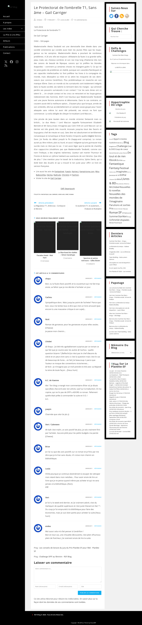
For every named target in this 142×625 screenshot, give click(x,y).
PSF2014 (116, 209)
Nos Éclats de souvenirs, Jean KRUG (120, 421)
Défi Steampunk (68, 188)
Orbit (67, 194)
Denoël (111, 153)
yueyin (48, 409)
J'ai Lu (129, 172)
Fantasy (114, 168)
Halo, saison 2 (113, 401)
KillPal (123, 174)
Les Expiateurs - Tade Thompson (119, 375)
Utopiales (124, 219)
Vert (47, 497)
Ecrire (119, 160)
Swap (129, 217)
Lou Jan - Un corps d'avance (117, 371)
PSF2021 (121, 209)
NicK (47, 319)
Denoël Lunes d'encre (120, 153)
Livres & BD (65, 20)
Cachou (48, 297)
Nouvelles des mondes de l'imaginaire (117, 197)
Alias (110, 313)
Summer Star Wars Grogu (120, 55)
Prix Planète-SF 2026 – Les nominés (120, 271)
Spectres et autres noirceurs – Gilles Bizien (90, 259)
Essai (124, 160)
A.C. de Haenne (52, 380)
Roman (71, 194)
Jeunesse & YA (114, 175)
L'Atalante (111, 179)
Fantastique (45, 194)
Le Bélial (118, 179)
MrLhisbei (114, 187)
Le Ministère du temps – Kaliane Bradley (118, 327)
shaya (48, 278)
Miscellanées (120, 184)
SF (120, 212)
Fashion (75, 175)
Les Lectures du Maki (115, 288)
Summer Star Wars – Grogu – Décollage (118, 314)
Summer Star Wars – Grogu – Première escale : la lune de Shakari (120, 242)
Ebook (113, 160)
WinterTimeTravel (115, 223)
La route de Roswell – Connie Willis (119, 431)
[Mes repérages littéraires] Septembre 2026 (117, 416)
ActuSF (111, 139)
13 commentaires (80, 20)
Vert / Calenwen (52, 424)
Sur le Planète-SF (119, 365)
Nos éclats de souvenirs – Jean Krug (120, 407)
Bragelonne (112, 146)
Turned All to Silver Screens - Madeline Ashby (118, 380)
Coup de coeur (121, 149)
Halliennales (112, 172)
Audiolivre (113, 143)
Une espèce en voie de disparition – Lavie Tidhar (119, 309)
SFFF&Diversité (126, 213)
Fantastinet (59, 171)
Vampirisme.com (86, 171)
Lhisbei (39, 20)
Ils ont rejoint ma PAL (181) (117, 268)
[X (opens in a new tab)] (6, 61)
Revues (125, 209)
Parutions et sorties (119, 205)
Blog (126, 142)
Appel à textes (120, 138)
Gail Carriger (55, 178)
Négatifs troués (114, 397)
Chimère (65, 175)
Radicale (57, 175)
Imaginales (121, 171)
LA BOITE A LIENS (120, 67)
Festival (124, 168)
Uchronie (114, 219)
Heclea (50, 175)
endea (48, 526)
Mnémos (126, 184)
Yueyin (68, 171)
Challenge (122, 146)
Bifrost (121, 143)
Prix (111, 208)
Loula (47, 468)
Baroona (112, 319)
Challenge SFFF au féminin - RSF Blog (55, 556)
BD (118, 143)
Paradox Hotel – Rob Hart (45, 256)
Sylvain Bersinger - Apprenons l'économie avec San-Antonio (118, 426)
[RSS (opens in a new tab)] (6, 65)
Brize (47, 446)
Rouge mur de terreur (116, 393)
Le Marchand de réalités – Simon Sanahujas (67, 253)
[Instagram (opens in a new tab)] (17, 61)
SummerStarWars (118, 216)
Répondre (97, 278)
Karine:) (75, 171)
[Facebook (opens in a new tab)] (11, 61)
